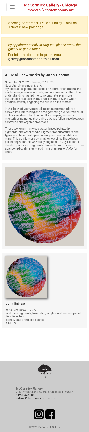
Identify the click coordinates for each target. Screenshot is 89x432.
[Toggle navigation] (12, 7)
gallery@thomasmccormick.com (33, 59)
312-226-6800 (25, 395)
